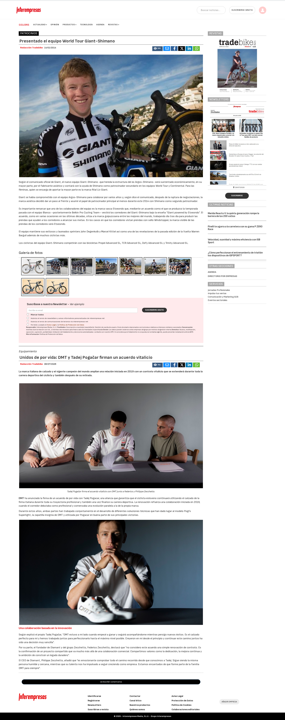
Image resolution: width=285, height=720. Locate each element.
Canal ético (135, 700)
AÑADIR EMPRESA (229, 701)
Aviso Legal (51, 325)
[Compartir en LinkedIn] (189, 48)
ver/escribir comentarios (111, 682)
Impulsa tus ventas (217, 293)
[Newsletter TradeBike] (237, 144)
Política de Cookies (181, 705)
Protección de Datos (182, 700)
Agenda (100, 24)
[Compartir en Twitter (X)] (181, 48)
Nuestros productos (140, 705)
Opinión (55, 24)
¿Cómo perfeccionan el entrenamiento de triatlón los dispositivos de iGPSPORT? (235, 254)
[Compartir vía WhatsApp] (196, 48)
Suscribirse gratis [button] (242, 10)
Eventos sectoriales (217, 300)
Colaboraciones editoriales (186, 709)
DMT (22, 498)
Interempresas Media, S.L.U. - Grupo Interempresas (147, 716)
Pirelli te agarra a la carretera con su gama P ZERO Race (235, 228)
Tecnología (86, 24)
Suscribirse (237, 195)
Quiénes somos (137, 709)
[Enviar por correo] (166, 48)
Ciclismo (24, 24)
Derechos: (175, 330)
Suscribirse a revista (98, 709)
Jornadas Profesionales (219, 290)
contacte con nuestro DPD (104, 332)
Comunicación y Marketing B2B (223, 296)
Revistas (113, 24)
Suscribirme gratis (154, 310)
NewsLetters (94, 705)
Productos (69, 24)
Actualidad (39, 24)
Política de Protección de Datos (72, 325)
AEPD (191, 332)
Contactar (135, 696)
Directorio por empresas (222, 276)
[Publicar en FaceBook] (174, 48)
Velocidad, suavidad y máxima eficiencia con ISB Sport (234, 241)
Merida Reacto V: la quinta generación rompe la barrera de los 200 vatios (233, 215)
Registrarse (94, 700)
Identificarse (94, 696)
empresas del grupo (141, 330)
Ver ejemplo (77, 304)
